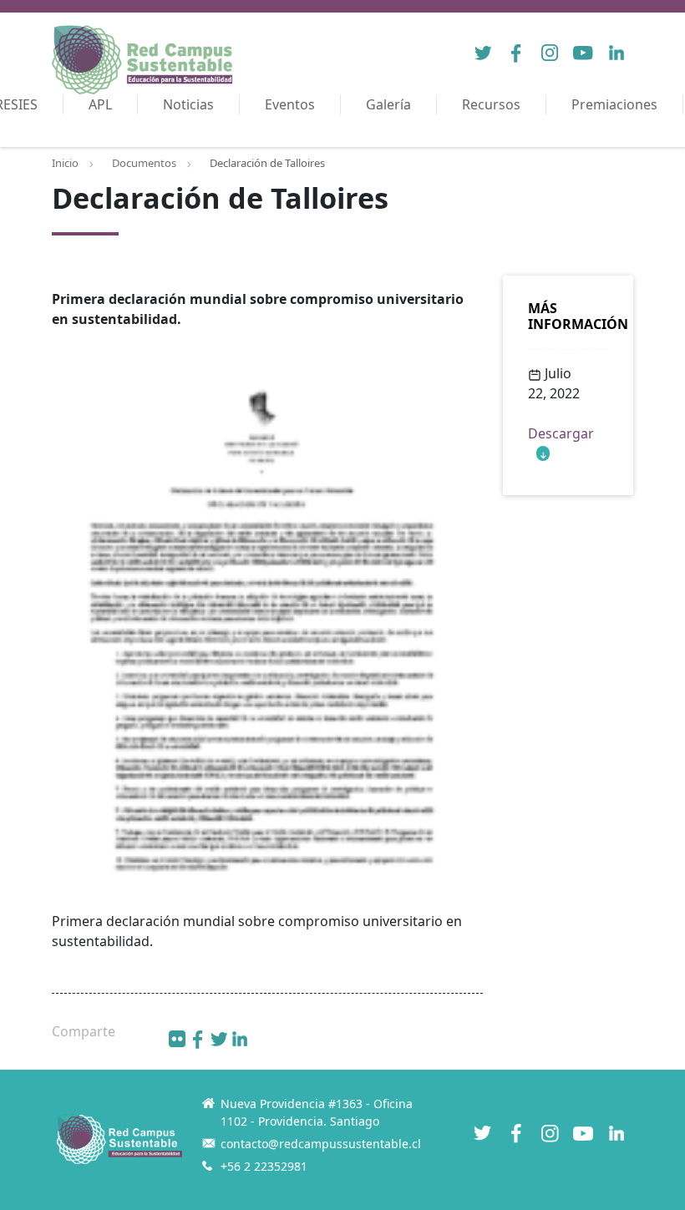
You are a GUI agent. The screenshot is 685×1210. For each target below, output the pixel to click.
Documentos (144, 162)
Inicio (65, 162)
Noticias (188, 104)
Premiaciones (614, 104)
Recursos (491, 104)
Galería (388, 104)
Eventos (290, 104)
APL (100, 104)
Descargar (561, 433)
